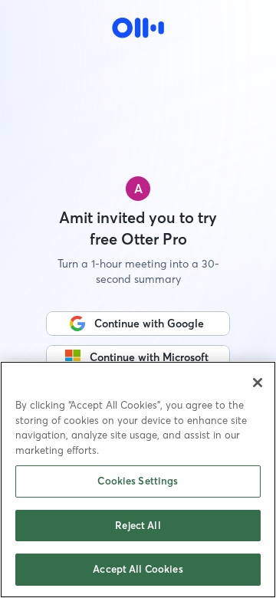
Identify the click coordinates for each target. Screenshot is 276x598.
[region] (138, 479)
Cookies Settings (137, 481)
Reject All (137, 525)
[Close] (257, 382)
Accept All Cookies (137, 569)
